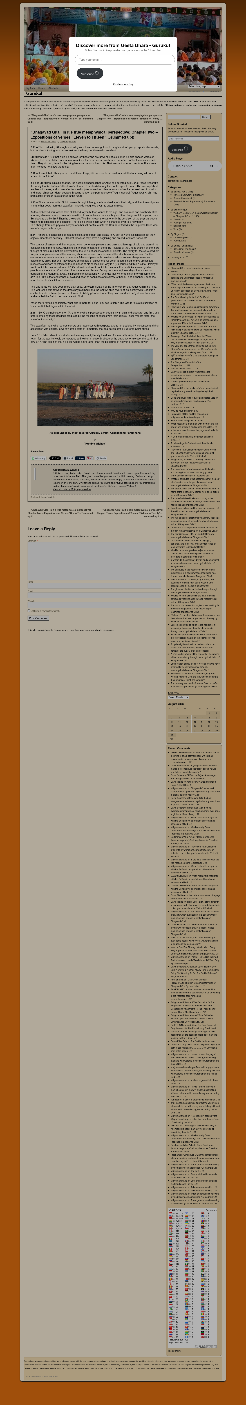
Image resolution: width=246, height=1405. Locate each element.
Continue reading (123, 84)
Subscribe (88, 74)
